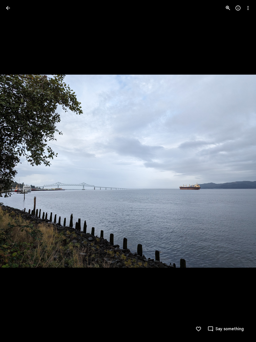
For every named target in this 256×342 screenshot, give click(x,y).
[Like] (199, 329)
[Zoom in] (228, 8)
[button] (14, 171)
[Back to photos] (8, 8)
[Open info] (238, 8)
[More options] (248, 8)
